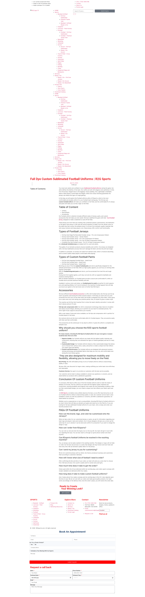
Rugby (59, 63)
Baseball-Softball (63, 14)
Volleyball (60, 43)
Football (60, 30)
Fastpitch (60, 26)
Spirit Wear (61, 61)
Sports (57, 12)
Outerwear (61, 59)
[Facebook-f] (101, 518)
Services (57, 74)
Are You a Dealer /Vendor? (36, 542)
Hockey (60, 57)
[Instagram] (109, 518)
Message (32, 584)
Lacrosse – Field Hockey (65, 28)
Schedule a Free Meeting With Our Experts (42, 551)
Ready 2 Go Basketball (64, 83)
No (35, 544)
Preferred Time (76, 575)
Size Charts (61, 88)
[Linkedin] (105, 518)
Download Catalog (60, 92)
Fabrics (60, 86)
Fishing (60, 64)
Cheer (59, 68)
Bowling (60, 66)
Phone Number (76, 570)
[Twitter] (101, 522)
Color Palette (61, 90)
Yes (32, 544)
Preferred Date (34, 575)
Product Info (58, 84)
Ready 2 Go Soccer (63, 81)
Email (31, 580)
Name (32, 570)
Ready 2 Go (58, 75)
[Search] (74, 14)
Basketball (61, 39)
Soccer (60, 45)
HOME (56, 10)
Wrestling (60, 41)
